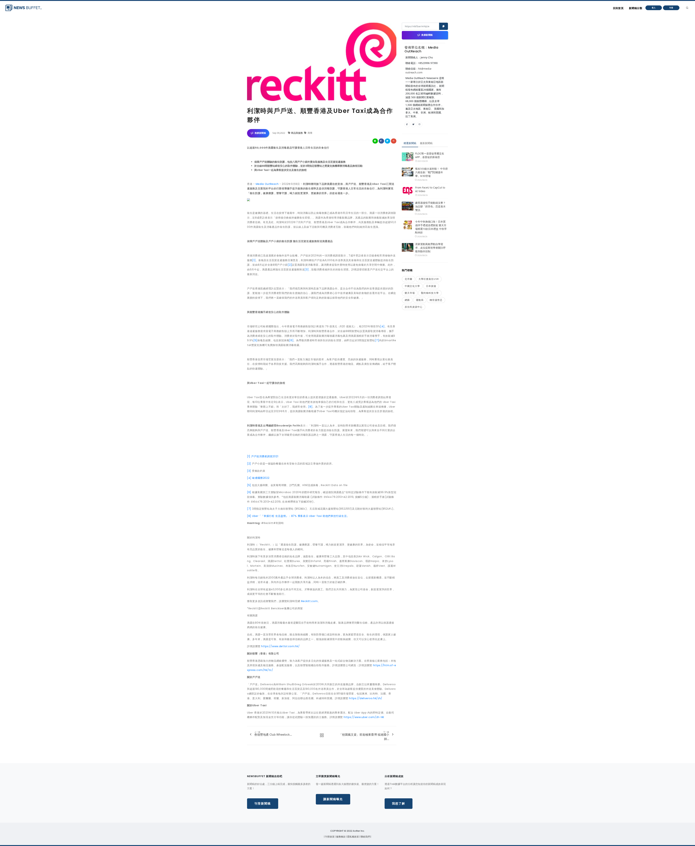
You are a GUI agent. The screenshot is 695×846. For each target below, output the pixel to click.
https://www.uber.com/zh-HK (364, 717)
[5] (255, 340)
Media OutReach (267, 184)
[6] (291, 340)
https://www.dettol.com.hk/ (280, 646)
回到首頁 (618, 8)
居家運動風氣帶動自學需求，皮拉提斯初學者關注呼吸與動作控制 (430, 247)
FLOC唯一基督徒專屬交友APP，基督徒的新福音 (429, 155)
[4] (382, 326)
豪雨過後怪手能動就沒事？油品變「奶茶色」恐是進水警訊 (430, 206)
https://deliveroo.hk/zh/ (365, 698)
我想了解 (398, 803)
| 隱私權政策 (352, 836)
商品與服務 (297, 132)
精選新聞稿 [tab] (410, 143)
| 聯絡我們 (364, 836)
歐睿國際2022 (260, 478)
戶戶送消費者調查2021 (264, 456)
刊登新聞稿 (262, 803)
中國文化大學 (412, 286)
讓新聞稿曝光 (333, 799)
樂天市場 (410, 293)
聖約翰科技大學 (430, 293)
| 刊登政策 (329, 836)
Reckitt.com (309, 601)
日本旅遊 (431, 286)
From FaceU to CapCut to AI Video (430, 189)
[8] (310, 407)
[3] (307, 269)
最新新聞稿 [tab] (426, 143)
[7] (377, 340)
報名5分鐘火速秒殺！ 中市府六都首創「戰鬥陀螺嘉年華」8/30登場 (431, 172)
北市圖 (408, 279)
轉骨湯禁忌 (436, 300)
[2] (290, 265)
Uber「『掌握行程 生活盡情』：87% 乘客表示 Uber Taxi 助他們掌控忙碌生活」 (300, 516)
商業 (309, 132)
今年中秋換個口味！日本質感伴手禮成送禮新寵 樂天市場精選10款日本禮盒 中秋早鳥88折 (431, 227)
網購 (407, 300)
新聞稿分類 (635, 8)
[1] (254, 260)
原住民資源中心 (413, 306)
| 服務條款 (340, 836)
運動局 (420, 300)
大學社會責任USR (428, 279)
